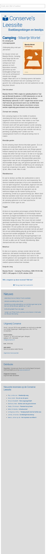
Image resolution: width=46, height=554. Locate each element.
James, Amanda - (21, 414)
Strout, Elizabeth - (20, 401)
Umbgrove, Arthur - (24, 412)
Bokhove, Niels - (22, 403)
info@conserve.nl (9, 340)
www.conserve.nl (24, 370)
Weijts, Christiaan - (20, 406)
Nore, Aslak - (18, 398)
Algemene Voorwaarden (11, 353)
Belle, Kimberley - (17, 409)
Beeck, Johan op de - (22, 417)
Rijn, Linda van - (18, 395)
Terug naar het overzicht (24, 285)
